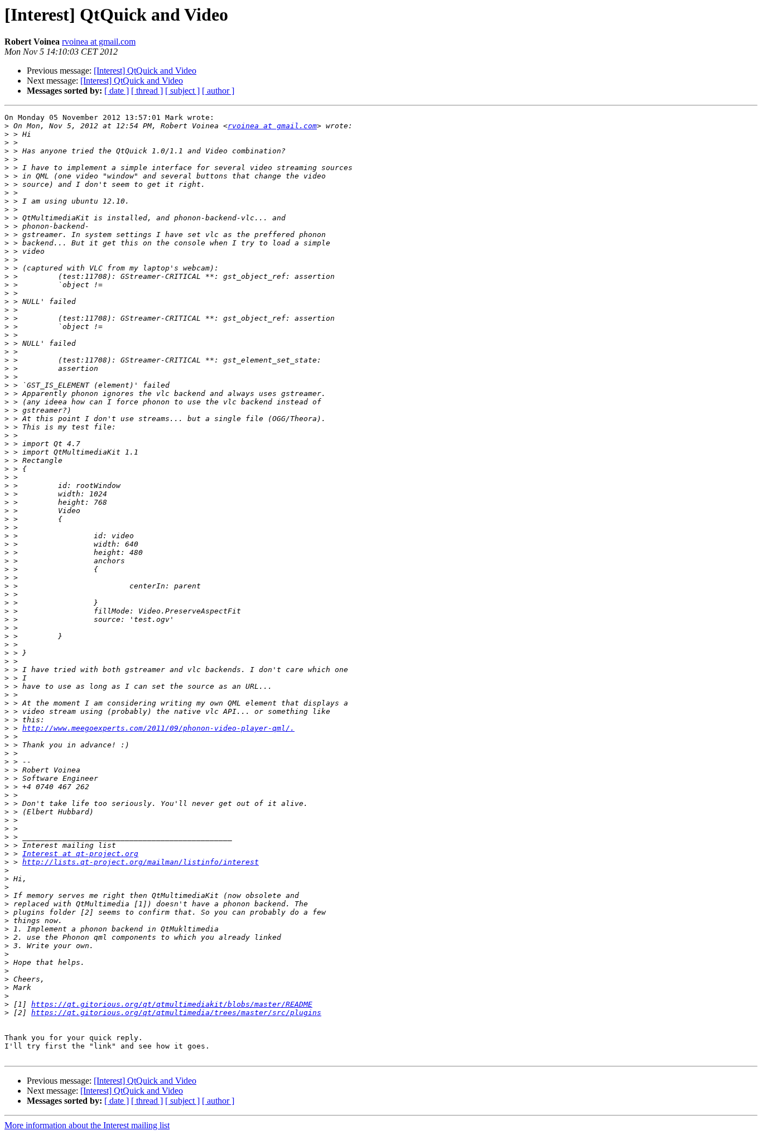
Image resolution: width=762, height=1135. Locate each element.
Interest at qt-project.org (80, 853)
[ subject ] (182, 90)
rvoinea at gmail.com (99, 41)
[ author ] (218, 90)
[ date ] (116, 90)
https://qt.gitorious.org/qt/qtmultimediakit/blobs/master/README (171, 1004)
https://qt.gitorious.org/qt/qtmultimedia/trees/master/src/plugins (176, 1012)
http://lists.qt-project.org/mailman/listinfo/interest (140, 862)
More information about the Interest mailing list (87, 1125)
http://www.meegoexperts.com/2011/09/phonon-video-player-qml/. (158, 728)
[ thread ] (147, 90)
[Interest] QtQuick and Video (145, 70)
